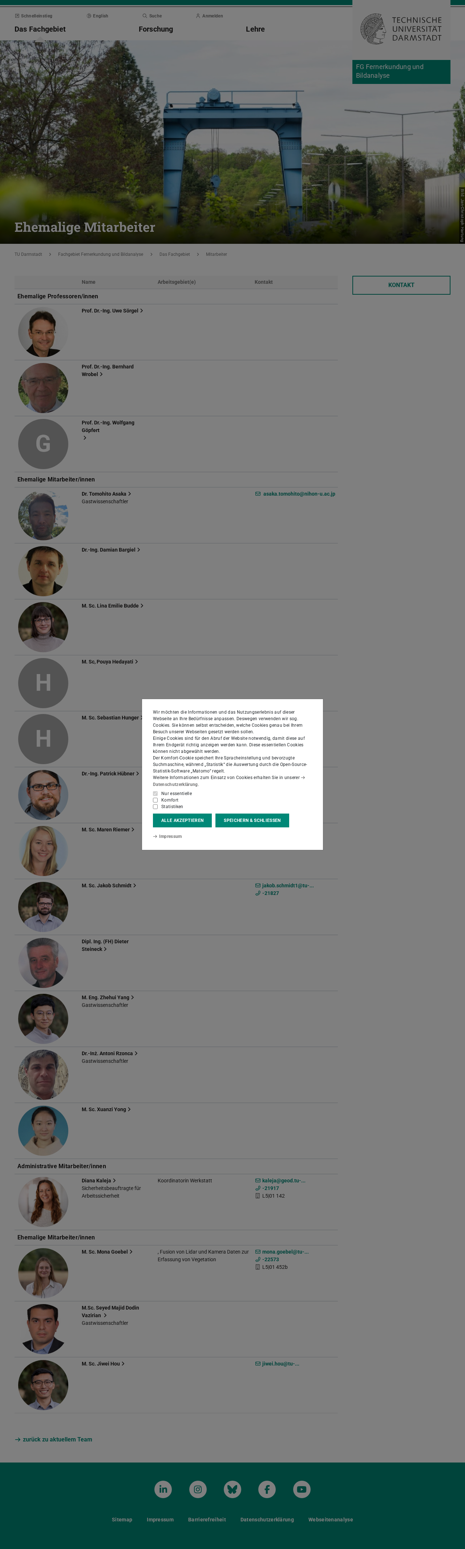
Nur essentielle (176, 793)
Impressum (170, 836)
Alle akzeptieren (182, 820)
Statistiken (172, 806)
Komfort (169, 800)
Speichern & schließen (252, 820)
